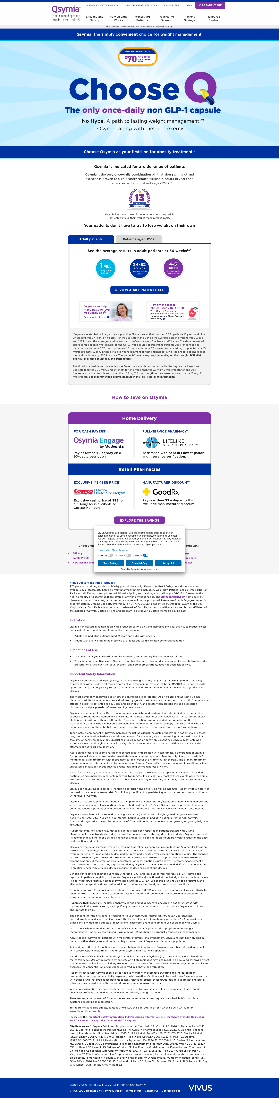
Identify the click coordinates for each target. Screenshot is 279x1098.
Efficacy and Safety (95, 18)
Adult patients (91, 239)
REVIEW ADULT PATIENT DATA (139, 290)
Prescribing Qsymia (166, 18)
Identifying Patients (142, 18)
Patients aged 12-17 (139, 239)
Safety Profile (81, 558)
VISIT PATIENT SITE (210, 5)
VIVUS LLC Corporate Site (86, 1090)
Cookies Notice (171, 1090)
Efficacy (78, 553)
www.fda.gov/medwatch (85, 1011)
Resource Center (213, 18)
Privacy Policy (113, 1090)
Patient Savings (189, 18)
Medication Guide (172, 5)
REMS (189, 5)
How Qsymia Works (118, 18)
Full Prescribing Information (141, 5)
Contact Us (151, 1090)
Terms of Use (134, 1090)
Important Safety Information (103, 5)
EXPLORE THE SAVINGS (139, 520)
